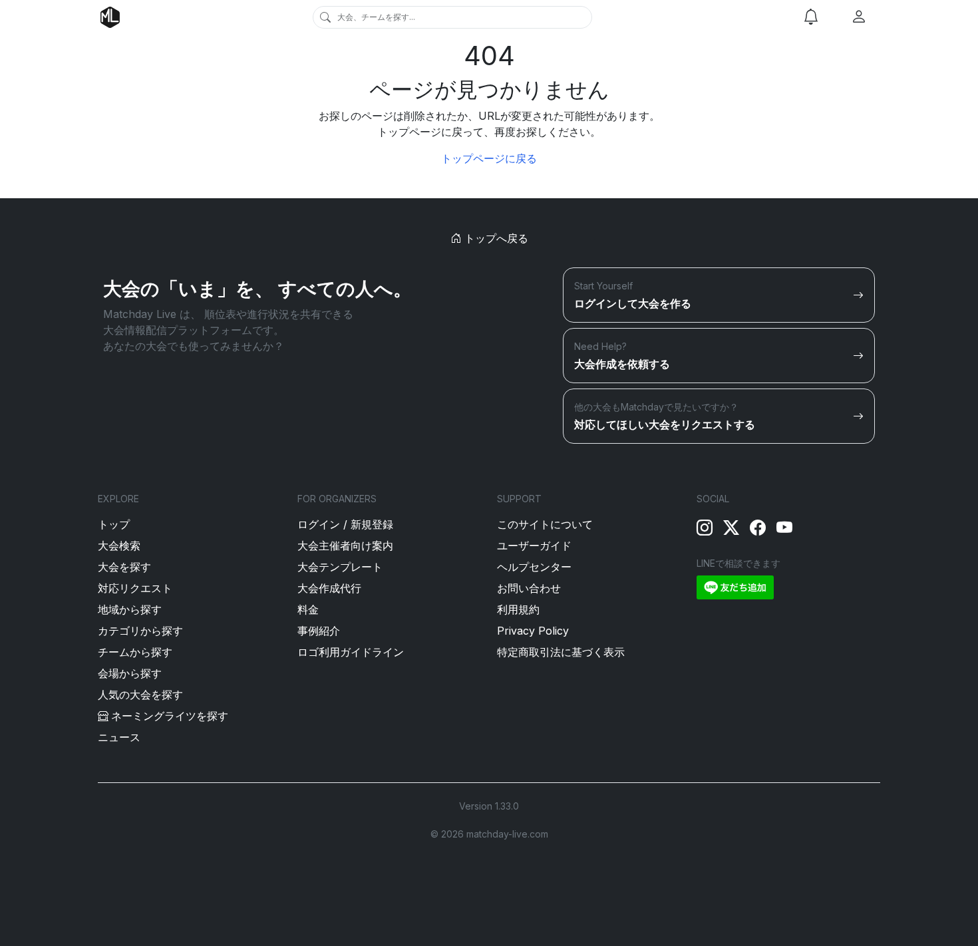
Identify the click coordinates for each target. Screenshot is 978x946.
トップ (114, 524)
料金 (308, 609)
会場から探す (130, 673)
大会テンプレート (340, 566)
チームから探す (135, 652)
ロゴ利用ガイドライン (350, 652)
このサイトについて (545, 524)
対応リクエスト (135, 588)
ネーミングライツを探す (169, 715)
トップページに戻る (489, 158)
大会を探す (124, 566)
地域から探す (130, 609)
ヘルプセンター (534, 566)
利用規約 (518, 609)
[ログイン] (859, 17)
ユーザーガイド (534, 545)
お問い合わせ (529, 588)
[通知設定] (811, 17)
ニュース (119, 737)
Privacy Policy (533, 630)
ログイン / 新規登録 (345, 524)
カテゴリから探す (140, 630)
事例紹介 (318, 630)
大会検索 (119, 545)
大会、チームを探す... (376, 17)
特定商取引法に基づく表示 (561, 652)
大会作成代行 (329, 588)
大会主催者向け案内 (345, 545)
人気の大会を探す (140, 694)
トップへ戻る (494, 238)
